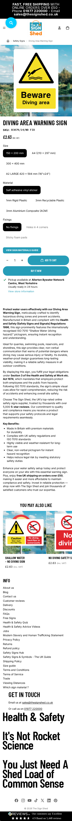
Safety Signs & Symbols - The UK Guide (27, 656)
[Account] (59, 28)
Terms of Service (13, 674)
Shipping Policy (12, 661)
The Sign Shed (40, 808)
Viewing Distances (14, 682)
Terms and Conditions (16, 669)
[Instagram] (23, 800)
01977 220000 (33, 708)
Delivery (8, 604)
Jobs (6, 631)
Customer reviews (14, 600)
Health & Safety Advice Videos (21, 626)
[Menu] (4, 28)
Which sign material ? (16, 687)
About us (8, 587)
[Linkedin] (49, 800)
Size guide (9, 665)
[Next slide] (65, 541)
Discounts (9, 609)
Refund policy (11, 648)
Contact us (9, 596)
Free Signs (9, 618)
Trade (6, 678)
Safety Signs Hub (13, 652)
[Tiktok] (36, 800)
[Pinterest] (55, 800)
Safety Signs (19, 41)
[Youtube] (29, 800)
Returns (7, 644)
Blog (5, 592)
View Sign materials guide (22, 250)
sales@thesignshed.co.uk (37, 702)
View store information (21, 291)
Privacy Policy (11, 639)
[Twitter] (42, 800)
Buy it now (36, 270)
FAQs (6, 613)
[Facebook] (16, 800)
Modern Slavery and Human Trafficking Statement (33, 635)
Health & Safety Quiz (15, 622)
